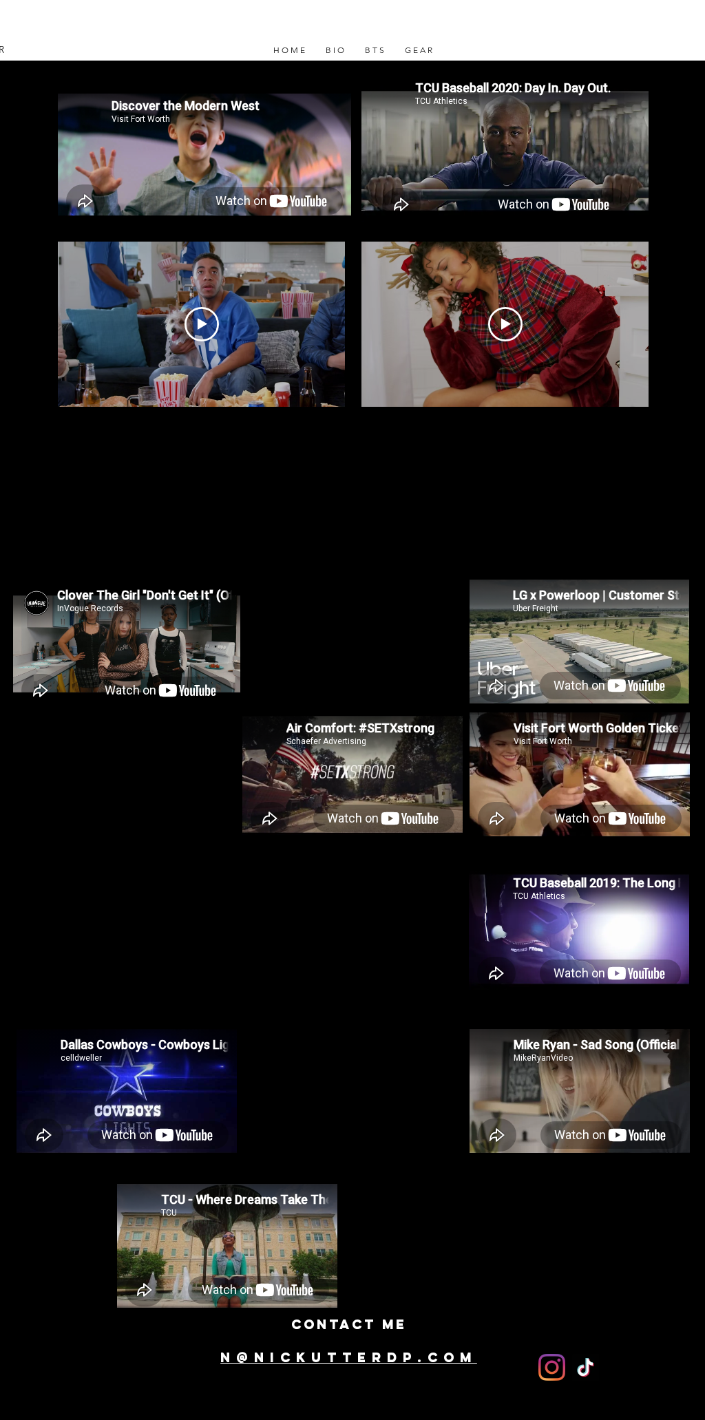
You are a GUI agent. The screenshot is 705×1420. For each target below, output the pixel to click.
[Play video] (202, 324)
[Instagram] (551, 1367)
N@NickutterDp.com (348, 1357)
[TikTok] (585, 1367)
